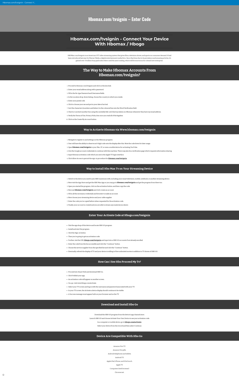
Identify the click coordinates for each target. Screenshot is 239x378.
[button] (3, 375)
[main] (119, 18)
